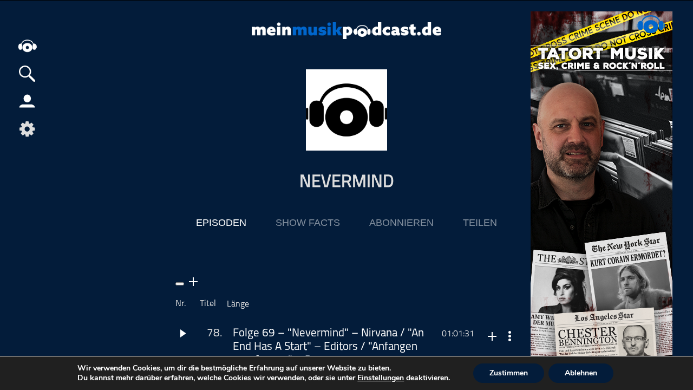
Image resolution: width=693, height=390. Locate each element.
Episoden (221, 222)
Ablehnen (581, 373)
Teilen (480, 222)
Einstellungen (380, 378)
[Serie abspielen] (179, 283)
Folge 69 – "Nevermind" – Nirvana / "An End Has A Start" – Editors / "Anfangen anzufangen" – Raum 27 (328, 347)
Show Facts (308, 222)
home (27, 46)
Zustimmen (508, 373)
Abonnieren (401, 222)
